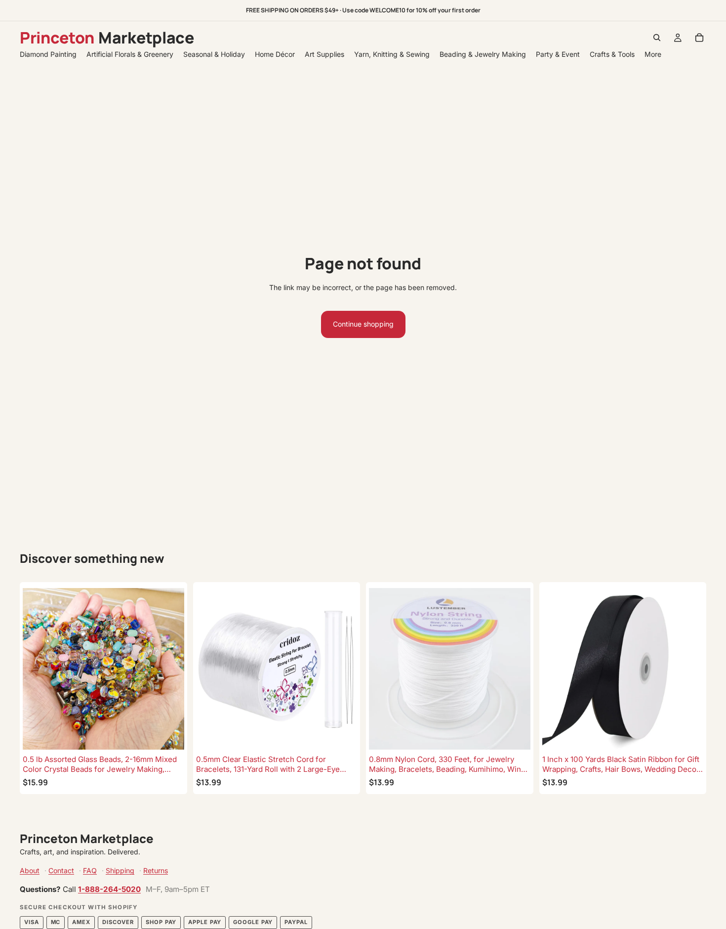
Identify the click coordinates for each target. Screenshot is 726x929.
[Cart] (699, 37)
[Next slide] (169, 668)
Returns (155, 870)
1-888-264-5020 (109, 889)
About (30, 870)
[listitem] (653, 54)
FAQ (90, 870)
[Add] (169, 734)
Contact (61, 870)
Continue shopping (363, 324)
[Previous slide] (37, 668)
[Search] (657, 37)
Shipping (120, 870)
